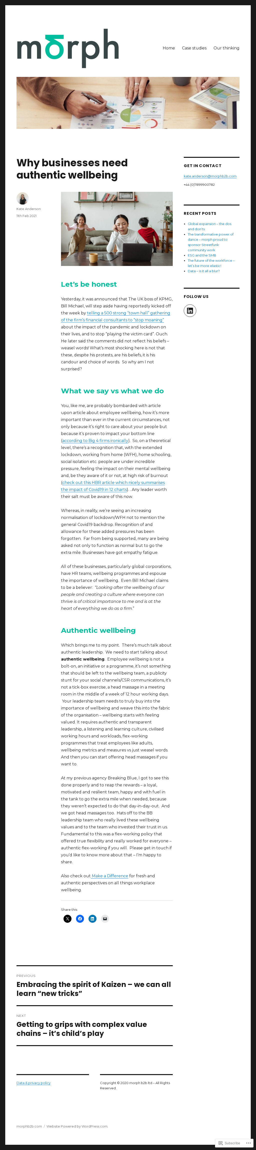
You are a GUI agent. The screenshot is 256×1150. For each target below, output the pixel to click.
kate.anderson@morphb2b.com (210, 176)
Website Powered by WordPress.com (77, 1126)
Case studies (194, 48)
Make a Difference (109, 876)
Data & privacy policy (33, 1083)
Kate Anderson (28, 209)
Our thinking (227, 48)
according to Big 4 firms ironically (95, 440)
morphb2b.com (29, 1126)
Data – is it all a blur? (204, 271)
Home (169, 48)
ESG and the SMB (202, 255)
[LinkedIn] (190, 310)
